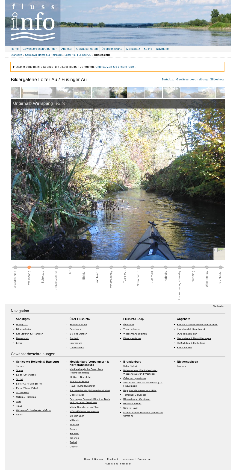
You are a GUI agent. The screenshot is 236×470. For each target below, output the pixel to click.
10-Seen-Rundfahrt (80, 377)
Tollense (74, 438)
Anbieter (66, 48)
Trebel (73, 442)
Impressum (76, 343)
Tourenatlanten (131, 329)
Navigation (163, 48)
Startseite (16, 54)
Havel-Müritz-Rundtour (82, 386)
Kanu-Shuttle (184, 347)
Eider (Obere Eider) (27, 388)
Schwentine (22, 392)
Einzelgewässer (132, 338)
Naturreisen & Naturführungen (194, 338)
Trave (19, 406)
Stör (18, 401)
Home (15, 48)
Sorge (19, 370)
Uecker (73, 446)
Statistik (74, 338)
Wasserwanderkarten (135, 333)
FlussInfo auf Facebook (118, 463)
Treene (20, 366)
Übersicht (128, 324)
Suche (148, 48)
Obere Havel (77, 395)
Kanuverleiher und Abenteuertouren (197, 324)
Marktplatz (133, 48)
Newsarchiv (22, 338)
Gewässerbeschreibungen (40, 48)
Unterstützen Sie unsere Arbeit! (115, 66)
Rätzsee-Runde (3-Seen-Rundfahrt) (90, 390)
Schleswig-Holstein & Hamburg (43, 54)
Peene (73, 429)
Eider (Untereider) (26, 374)
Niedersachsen (187, 361)
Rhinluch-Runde (132, 403)
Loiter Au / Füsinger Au (78, 54)
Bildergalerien (24, 329)
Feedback (75, 329)
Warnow (74, 424)
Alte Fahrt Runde (79, 381)
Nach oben (219, 306)
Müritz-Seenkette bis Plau (84, 407)
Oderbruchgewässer (134, 378)
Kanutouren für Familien (29, 333)
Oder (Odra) (130, 366)
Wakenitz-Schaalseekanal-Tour (33, 410)
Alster (19, 414)
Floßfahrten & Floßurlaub (191, 343)
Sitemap (98, 459)
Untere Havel (130, 408)
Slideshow (217, 79)
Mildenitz (75, 420)
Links (19, 343)
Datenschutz (77, 347)
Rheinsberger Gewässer (136, 399)
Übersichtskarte (112, 48)
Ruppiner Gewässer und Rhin (139, 390)
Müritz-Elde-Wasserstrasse (84, 411)
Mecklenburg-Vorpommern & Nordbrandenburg (89, 363)
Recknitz (74, 433)
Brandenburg (132, 361)
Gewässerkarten (87, 48)
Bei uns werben (78, 333)
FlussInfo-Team (78, 324)
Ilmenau (181, 366)
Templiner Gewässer (134, 395)
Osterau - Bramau (26, 397)
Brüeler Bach (77, 415)
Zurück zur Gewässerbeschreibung (185, 79)
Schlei (19, 379)
